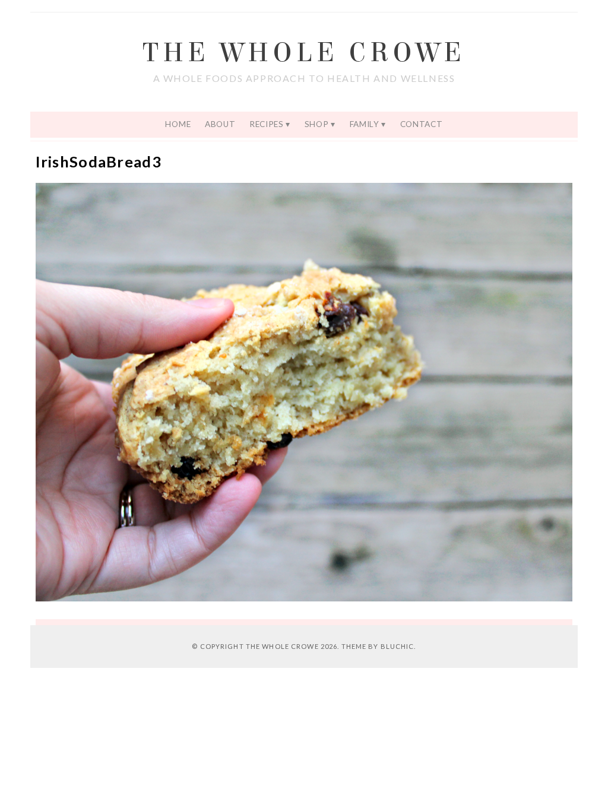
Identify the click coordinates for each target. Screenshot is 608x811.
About (220, 124)
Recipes (266, 124)
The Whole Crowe (304, 52)
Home (178, 124)
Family (364, 124)
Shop (317, 124)
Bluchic (397, 646)
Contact (421, 124)
